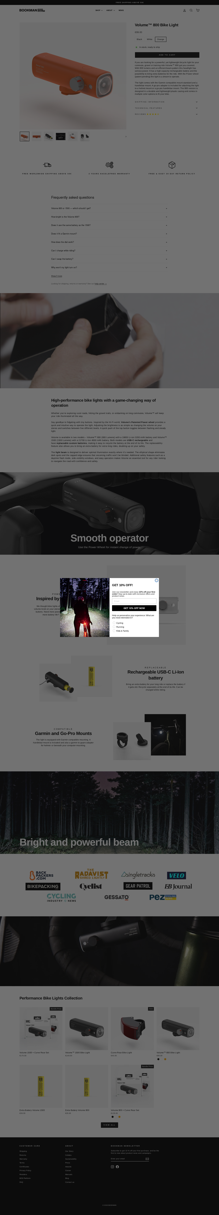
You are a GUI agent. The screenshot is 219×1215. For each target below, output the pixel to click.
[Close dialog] (156, 580)
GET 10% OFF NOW (134, 608)
